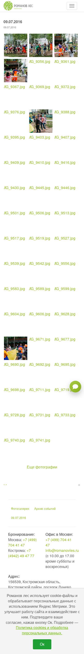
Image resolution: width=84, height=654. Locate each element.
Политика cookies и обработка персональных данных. (42, 630)
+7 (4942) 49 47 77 (21, 553)
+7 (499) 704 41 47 (22, 542)
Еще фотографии (42, 467)
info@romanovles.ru (62, 550)
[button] (72, 6)
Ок (42, 644)
